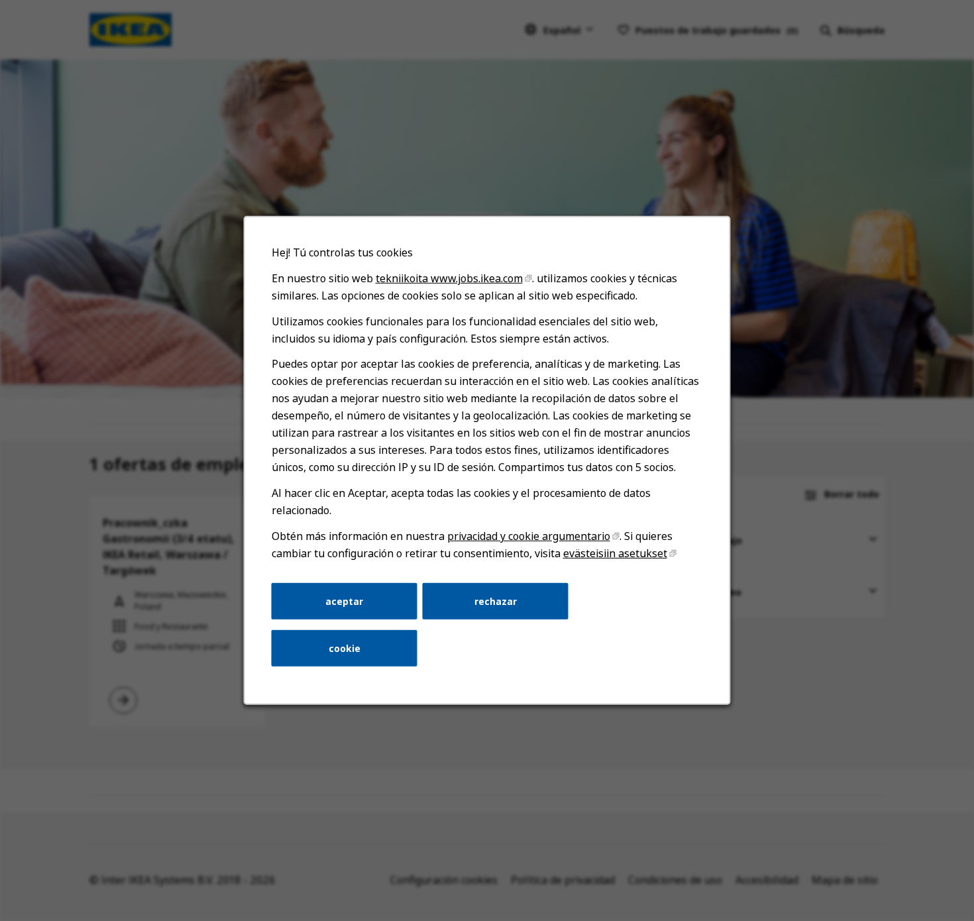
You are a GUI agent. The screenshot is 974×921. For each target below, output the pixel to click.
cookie (344, 648)
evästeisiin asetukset (615, 553)
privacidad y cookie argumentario (528, 536)
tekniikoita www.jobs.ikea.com (449, 278)
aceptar (344, 600)
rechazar (495, 600)
